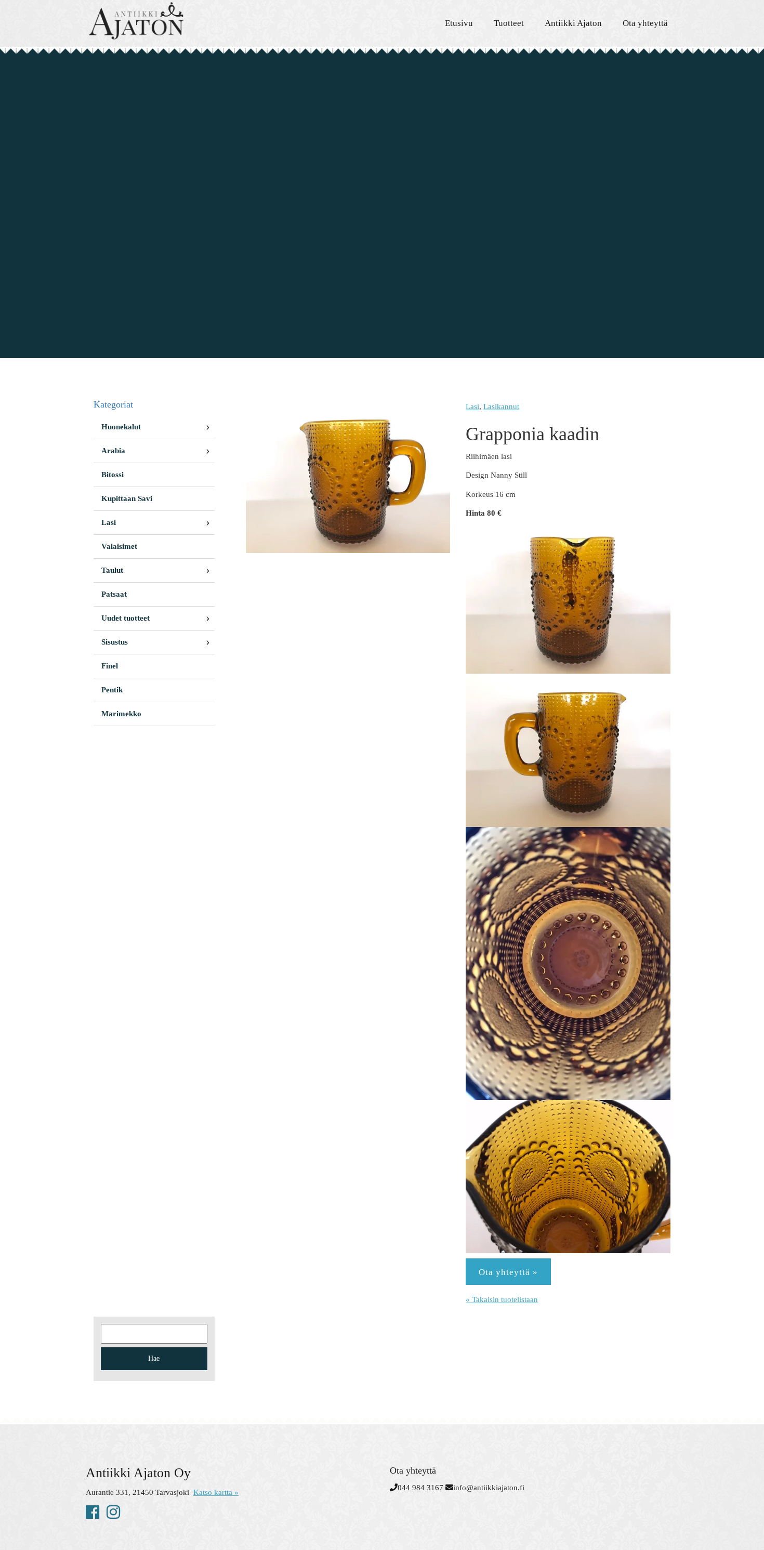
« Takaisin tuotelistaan (502, 1299)
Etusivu (459, 23)
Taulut (112, 570)
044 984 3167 (420, 1487)
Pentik (112, 690)
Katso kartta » (216, 1492)
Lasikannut (501, 406)
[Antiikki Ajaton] (179, 21)
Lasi (472, 406)
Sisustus (114, 642)
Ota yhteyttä (645, 23)
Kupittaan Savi (126, 498)
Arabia (113, 450)
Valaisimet (119, 546)
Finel (109, 666)
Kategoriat (113, 404)
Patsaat (114, 594)
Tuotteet (509, 23)
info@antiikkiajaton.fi (488, 1487)
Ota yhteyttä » (508, 1272)
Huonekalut (121, 427)
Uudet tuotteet (125, 618)
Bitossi (112, 474)
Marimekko (121, 714)
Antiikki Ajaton (573, 23)
